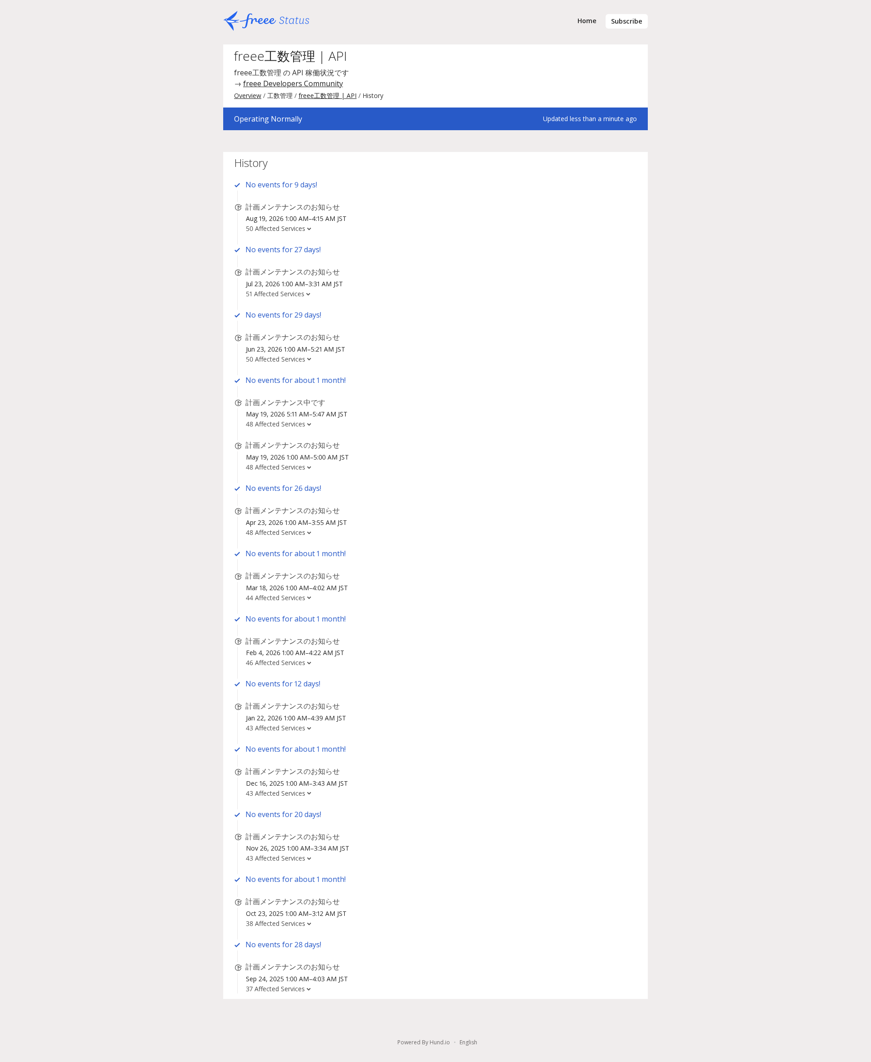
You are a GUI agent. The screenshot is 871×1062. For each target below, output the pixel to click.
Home (587, 20)
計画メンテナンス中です (285, 402)
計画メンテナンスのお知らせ (292, 207)
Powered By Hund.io (423, 1042)
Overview (247, 95)
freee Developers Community (293, 83)
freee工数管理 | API (290, 55)
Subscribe (626, 21)
